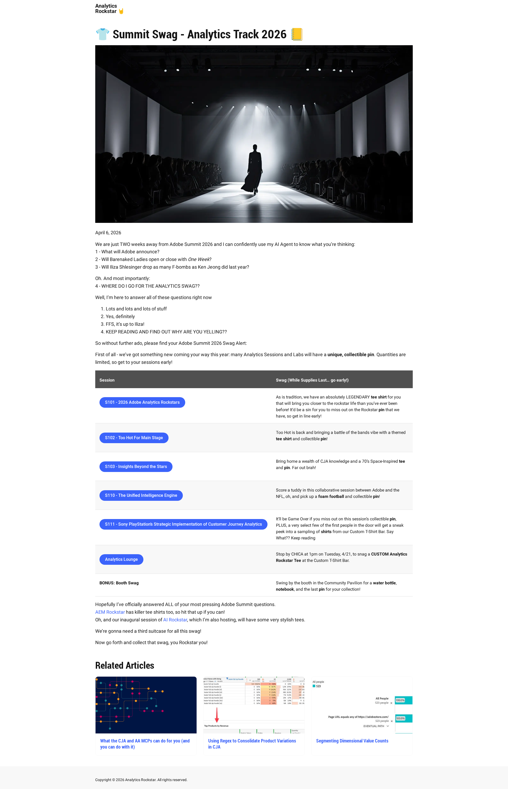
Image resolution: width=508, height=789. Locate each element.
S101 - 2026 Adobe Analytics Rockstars (142, 402)
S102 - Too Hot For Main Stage (134, 437)
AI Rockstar (175, 619)
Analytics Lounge (121, 559)
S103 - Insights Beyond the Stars (136, 466)
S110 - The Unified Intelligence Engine (141, 495)
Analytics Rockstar (106, 8)
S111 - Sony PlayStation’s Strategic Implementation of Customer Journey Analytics (183, 524)
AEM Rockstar (110, 612)
